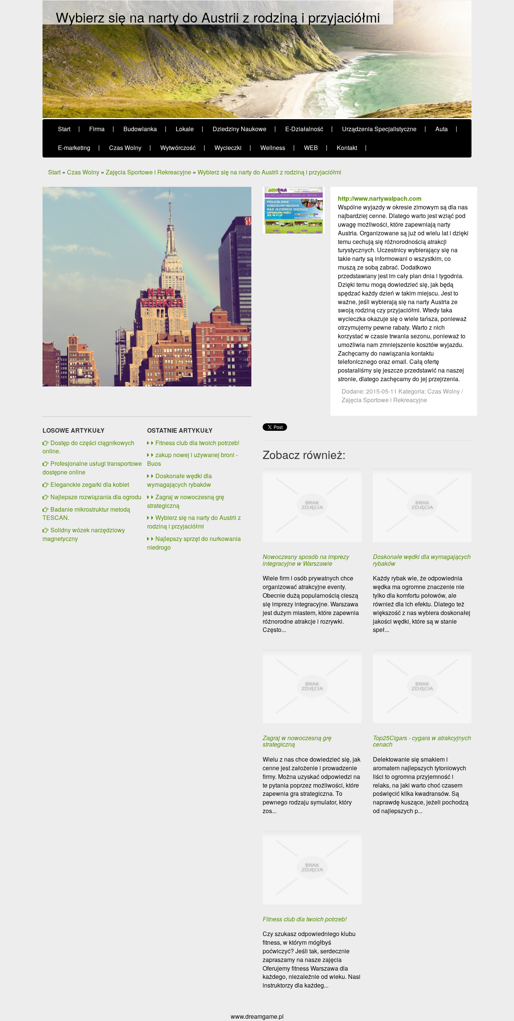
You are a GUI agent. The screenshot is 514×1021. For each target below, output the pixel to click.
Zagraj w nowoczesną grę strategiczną (185, 501)
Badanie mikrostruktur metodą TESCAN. (86, 513)
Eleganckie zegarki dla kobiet (89, 484)
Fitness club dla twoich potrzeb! (197, 442)
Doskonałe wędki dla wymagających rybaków (179, 480)
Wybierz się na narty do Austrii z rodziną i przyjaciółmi (269, 172)
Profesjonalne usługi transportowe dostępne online (92, 467)
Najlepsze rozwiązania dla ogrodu (95, 496)
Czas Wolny (83, 172)
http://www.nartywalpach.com (379, 198)
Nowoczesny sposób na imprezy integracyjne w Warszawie (306, 560)
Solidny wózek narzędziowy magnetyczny (84, 534)
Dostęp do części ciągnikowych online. (88, 447)
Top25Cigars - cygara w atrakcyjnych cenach (422, 741)
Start (54, 172)
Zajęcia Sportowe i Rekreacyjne (148, 172)
